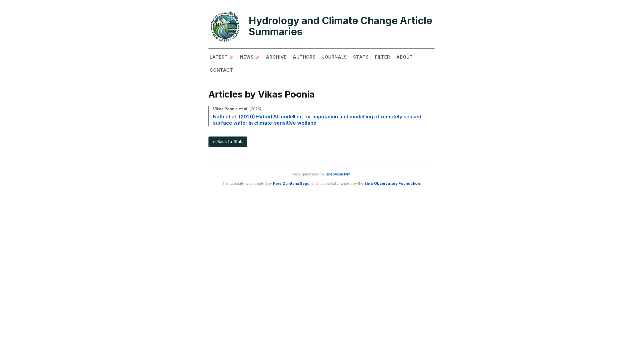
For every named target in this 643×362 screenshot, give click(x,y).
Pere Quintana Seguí (291, 183)
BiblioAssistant (338, 174)
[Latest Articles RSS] (232, 57)
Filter (382, 57)
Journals (334, 57)
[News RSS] (258, 57)
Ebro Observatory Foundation (392, 183)
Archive (276, 57)
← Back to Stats (227, 141)
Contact (221, 70)
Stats (361, 57)
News (247, 57)
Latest (219, 57)
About (404, 57)
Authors (304, 57)
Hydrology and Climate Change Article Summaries (340, 26)
